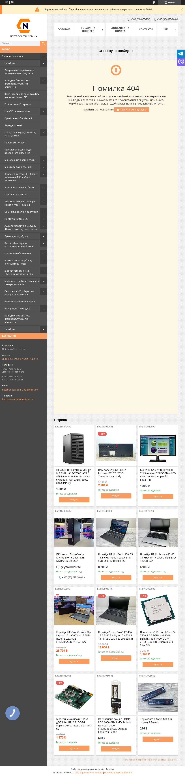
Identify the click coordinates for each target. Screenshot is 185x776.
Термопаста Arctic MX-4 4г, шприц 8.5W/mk (156, 720)
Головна (64, 29)
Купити (74, 499)
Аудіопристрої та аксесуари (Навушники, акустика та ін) (20, 227)
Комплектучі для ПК (16, 194)
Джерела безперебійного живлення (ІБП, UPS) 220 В (19, 71)
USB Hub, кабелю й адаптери (21, 211)
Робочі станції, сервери (18, 104)
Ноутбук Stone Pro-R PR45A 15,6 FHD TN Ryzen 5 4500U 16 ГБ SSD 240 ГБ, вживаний (115, 635)
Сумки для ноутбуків (16, 236)
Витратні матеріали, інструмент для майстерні (19, 244)
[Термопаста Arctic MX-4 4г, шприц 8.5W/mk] (158, 697)
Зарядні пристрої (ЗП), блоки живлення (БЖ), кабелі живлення (21, 177)
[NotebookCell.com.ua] (23, 26)
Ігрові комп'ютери (15, 142)
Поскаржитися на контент (89, 772)
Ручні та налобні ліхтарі (18, 118)
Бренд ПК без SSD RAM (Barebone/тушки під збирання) (18, 83)
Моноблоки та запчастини (20, 159)
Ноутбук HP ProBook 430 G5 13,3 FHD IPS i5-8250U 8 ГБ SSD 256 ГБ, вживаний (115, 557)
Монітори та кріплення (18, 166)
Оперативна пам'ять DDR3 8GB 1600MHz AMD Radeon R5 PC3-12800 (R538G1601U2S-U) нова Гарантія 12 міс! (115, 725)
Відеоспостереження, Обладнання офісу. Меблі (19, 272)
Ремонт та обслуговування (20, 301)
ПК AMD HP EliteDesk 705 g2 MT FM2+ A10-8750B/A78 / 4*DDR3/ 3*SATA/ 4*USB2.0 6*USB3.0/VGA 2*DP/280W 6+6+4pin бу (73, 476)
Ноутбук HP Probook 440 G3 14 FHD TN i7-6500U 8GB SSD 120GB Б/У (158, 557)
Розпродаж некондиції (18, 308)
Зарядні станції (13, 125)
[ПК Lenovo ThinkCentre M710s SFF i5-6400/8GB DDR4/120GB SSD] (74, 533)
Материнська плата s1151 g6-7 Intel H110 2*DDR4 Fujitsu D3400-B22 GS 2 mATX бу (74, 723)
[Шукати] (43, 43)
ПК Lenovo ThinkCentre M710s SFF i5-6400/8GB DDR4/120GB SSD (70, 557)
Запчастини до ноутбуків (19, 187)
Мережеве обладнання (18, 253)
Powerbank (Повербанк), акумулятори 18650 (19, 262)
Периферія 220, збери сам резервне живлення (19, 293)
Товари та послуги (12, 56)
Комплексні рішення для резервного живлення (18, 151)
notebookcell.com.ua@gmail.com (20, 389)
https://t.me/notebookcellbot (18, 399)
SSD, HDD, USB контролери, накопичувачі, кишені (20, 203)
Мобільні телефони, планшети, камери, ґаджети (22, 282)
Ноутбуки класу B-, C (16, 218)
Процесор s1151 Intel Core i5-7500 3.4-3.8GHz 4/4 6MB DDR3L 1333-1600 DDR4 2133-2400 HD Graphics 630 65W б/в (158, 639)
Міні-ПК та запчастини (17, 111)
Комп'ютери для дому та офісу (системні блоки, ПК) (22, 95)
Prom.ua (110, 769)
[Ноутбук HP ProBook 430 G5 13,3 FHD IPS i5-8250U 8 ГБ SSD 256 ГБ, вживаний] (116, 533)
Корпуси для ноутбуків (134, 109)
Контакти (146, 29)
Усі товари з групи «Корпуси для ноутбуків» (150, 759)
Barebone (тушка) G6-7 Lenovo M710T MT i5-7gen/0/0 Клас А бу (112, 473)
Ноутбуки (10, 63)
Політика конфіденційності (118, 772)
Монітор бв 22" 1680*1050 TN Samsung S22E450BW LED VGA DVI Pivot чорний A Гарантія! (158, 474)
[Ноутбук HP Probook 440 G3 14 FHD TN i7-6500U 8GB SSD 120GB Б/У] (158, 533)
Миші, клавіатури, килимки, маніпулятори (20, 134)
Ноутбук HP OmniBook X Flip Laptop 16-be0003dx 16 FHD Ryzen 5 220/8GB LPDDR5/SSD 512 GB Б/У (73, 637)
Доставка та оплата (120, 29)
